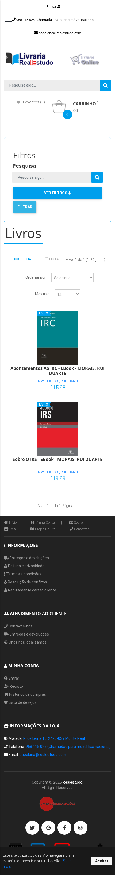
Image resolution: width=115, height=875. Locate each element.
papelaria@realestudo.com (59, 32)
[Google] (48, 828)
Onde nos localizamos (27, 642)
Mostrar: (42, 294)
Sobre (78, 523)
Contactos (81, 529)
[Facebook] (64, 828)
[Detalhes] (99, 386)
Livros (40, 381)
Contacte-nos (20, 626)
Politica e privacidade (25, 566)
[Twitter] (32, 828)
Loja (12, 529)
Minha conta (44, 523)
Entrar (52, 6)
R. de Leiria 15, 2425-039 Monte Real (54, 738)
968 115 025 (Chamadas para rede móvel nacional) (55, 19)
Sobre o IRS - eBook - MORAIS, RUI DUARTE (57, 459)
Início (12, 523)
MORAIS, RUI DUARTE (63, 381)
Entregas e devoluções (29, 558)
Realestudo (72, 782)
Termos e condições (23, 574)
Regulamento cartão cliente (31, 590)
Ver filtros (56, 193)
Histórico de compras (27, 694)
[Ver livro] (57, 338)
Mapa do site (44, 529)
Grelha (24, 259)
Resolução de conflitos (27, 582)
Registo (16, 686)
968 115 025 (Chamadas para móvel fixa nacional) (68, 746)
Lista (53, 259)
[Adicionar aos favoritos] (90, 386)
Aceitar (101, 861)
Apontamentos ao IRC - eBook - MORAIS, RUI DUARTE (57, 370)
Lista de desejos (22, 702)
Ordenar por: (36, 277)
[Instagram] (80, 828)
